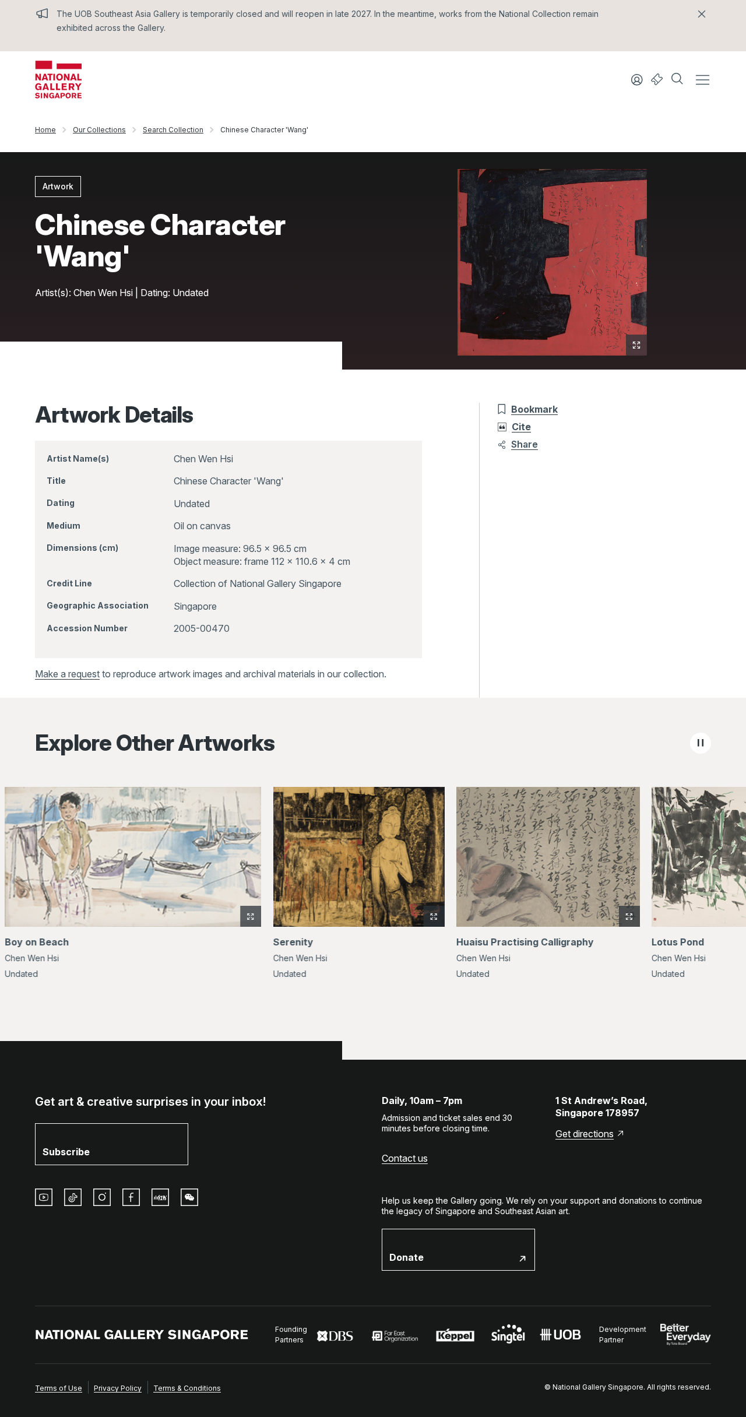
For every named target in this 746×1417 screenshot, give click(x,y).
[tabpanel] (373, 890)
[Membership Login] (637, 80)
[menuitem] (58, 1387)
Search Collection (173, 129)
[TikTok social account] (73, 1197)
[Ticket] (657, 79)
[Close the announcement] (701, 14)
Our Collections (99, 129)
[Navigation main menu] (702, 80)
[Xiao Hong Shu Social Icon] (160, 1197)
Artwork (58, 186)
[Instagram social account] (102, 1197)
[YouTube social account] (43, 1197)
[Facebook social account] (131, 1197)
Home (45, 129)
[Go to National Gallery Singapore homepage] (142, 1334)
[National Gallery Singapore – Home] (58, 80)
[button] (678, 80)
